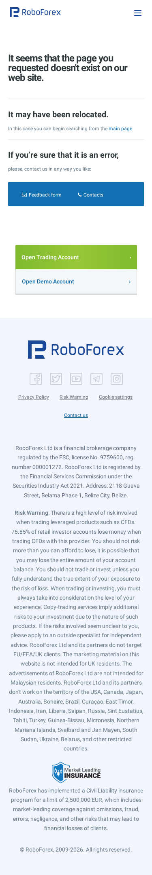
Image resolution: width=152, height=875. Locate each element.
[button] (35, 12)
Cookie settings (116, 397)
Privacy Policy (33, 397)
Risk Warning (74, 397)
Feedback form (45, 195)
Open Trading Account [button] (50, 257)
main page (120, 128)
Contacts (93, 195)
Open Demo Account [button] (48, 281)
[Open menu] (138, 13)
